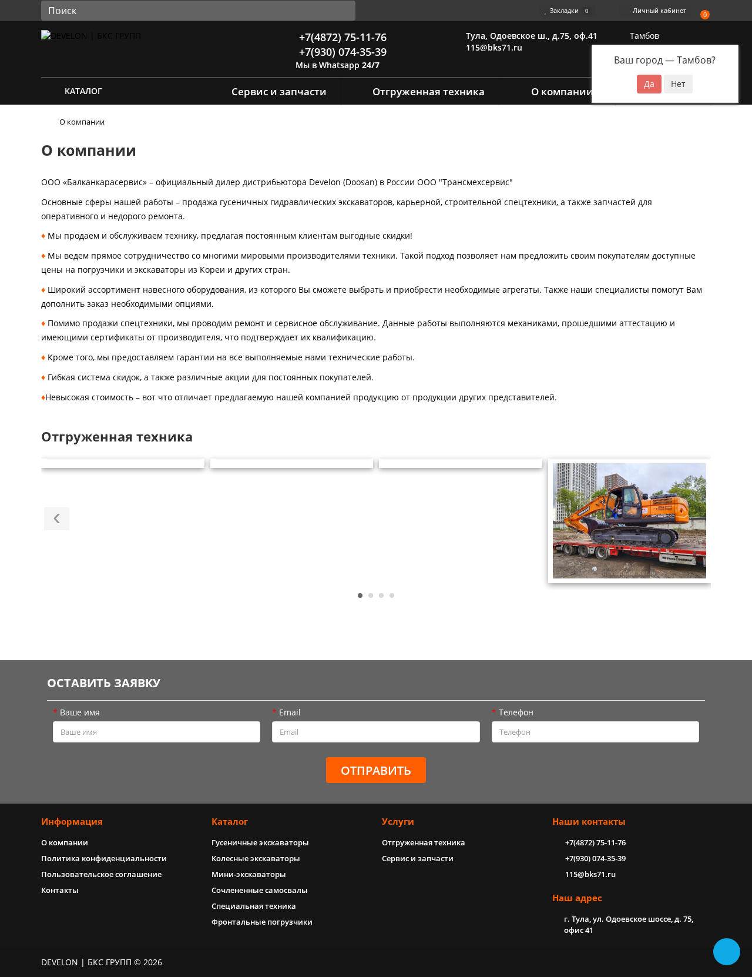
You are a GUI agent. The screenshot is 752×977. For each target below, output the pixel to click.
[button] (360, 595)
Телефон (516, 712)
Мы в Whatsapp (336, 65)
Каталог (230, 821)
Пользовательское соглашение (101, 874)
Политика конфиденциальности (104, 858)
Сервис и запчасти (279, 91)
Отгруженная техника (428, 91)
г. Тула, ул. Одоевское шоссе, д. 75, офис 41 (628, 924)
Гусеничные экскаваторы (260, 842)
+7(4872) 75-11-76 (341, 37)
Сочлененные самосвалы (260, 890)
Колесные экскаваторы (256, 858)
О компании (562, 91)
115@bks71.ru (493, 47)
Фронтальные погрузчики (262, 921)
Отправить (376, 770)
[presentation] (56, 518)
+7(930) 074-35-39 (341, 52)
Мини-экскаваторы (249, 874)
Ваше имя (80, 712)
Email (290, 712)
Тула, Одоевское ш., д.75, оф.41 (530, 35)
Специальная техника (254, 906)
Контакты (60, 890)
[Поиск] (343, 10)
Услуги (398, 821)
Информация (72, 821)
